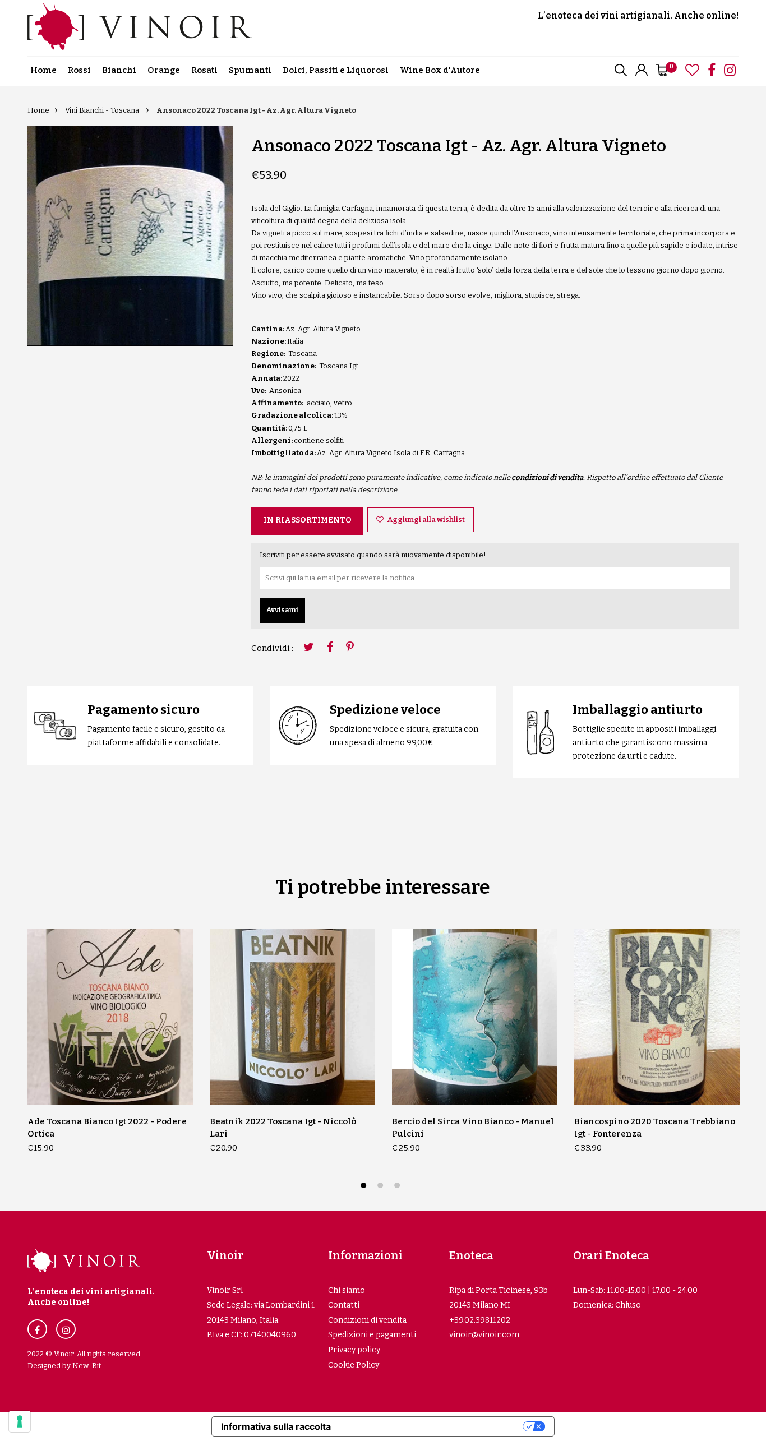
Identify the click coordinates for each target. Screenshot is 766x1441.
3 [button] (398, 1186)
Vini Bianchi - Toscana (103, 110)
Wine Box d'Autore (440, 70)
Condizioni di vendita (367, 1320)
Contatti (343, 1305)
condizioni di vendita (547, 477)
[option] (130, 236)
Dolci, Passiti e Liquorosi (336, 70)
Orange (163, 70)
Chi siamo (346, 1290)
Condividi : (272, 648)
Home (43, 70)
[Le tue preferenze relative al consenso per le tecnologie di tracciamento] (19, 1421)
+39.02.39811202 (479, 1320)
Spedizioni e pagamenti (372, 1335)
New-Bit (86, 1365)
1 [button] (364, 1186)
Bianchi (119, 70)
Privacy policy (354, 1350)
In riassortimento (308, 520)
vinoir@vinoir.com (484, 1335)
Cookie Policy (353, 1365)
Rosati (204, 70)
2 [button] (381, 1186)
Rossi (79, 70)
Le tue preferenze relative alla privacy (432, 1426)
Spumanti (250, 70)
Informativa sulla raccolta (276, 1426)
